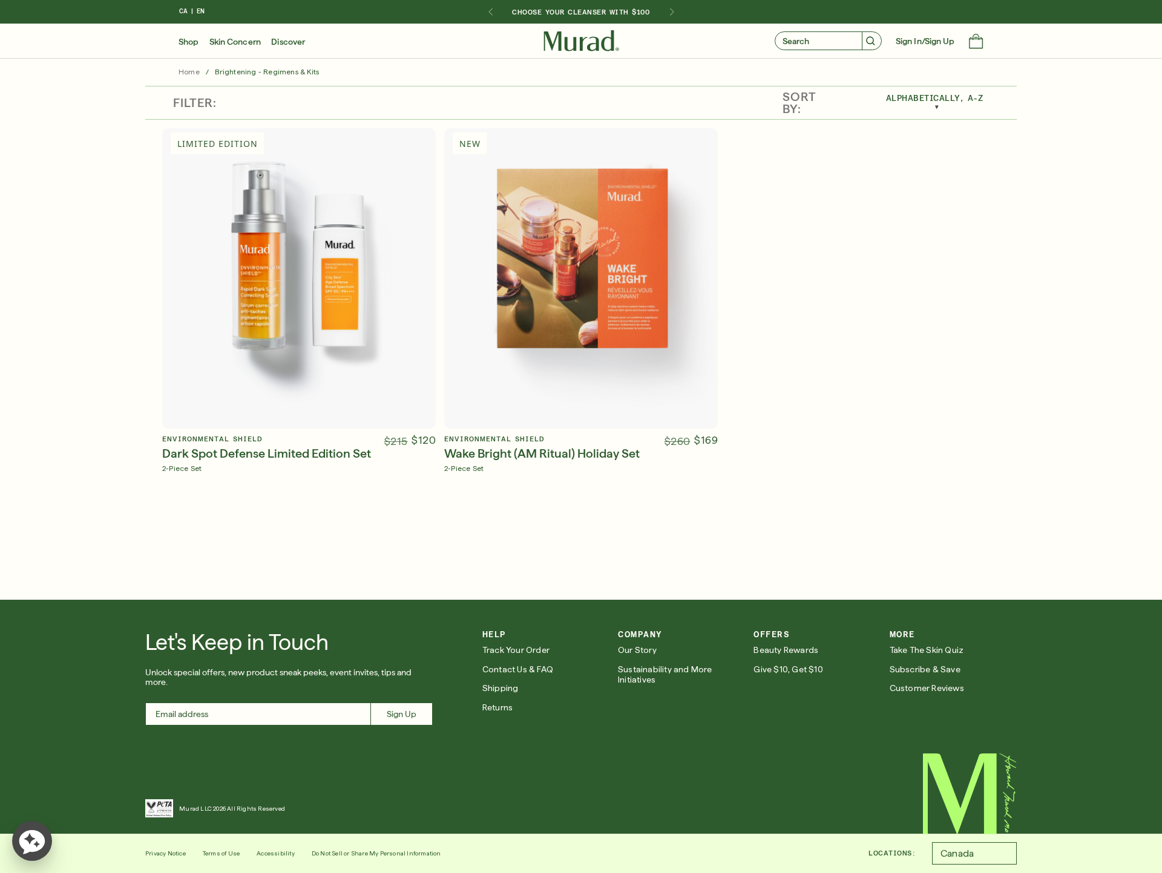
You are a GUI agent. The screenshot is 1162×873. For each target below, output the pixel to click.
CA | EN (192, 11)
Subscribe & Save (925, 669)
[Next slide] (671, 12)
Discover (288, 41)
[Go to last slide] (490, 12)
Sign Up (401, 714)
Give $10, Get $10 (787, 669)
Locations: (891, 853)
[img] (581, 41)
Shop (189, 41)
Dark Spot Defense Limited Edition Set (266, 453)
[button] (975, 42)
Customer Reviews (927, 688)
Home (189, 72)
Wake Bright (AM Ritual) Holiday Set (542, 453)
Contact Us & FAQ (517, 669)
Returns (497, 707)
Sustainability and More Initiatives (665, 674)
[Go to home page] (970, 793)
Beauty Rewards (785, 650)
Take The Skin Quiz (927, 650)
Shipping (500, 688)
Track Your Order (516, 650)
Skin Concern (235, 41)
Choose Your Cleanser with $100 (580, 12)
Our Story (637, 650)
